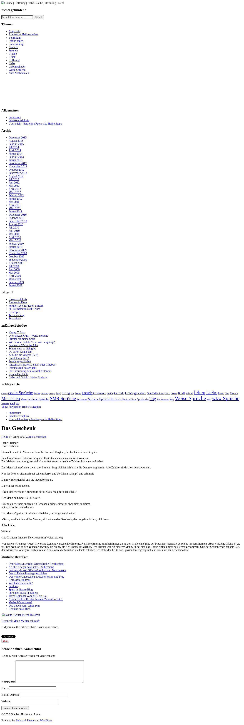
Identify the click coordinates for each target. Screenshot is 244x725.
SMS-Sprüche (63, 398)
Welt (209, 399)
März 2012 (15, 192)
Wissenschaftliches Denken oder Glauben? (33, 364)
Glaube (13, 53)
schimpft (34, 620)
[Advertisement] (17, 91)
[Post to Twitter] (11, 614)
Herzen (174, 393)
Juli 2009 (14, 266)
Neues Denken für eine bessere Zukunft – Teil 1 (36, 599)
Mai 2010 (14, 233)
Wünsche (5, 404)
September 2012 (18, 172)
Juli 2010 (14, 227)
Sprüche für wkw (110, 399)
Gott (149, 393)
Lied (227, 393)
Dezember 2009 (18, 250)
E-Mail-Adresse (10, 694)
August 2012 (16, 176)
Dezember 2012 (18, 163)
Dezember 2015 (18, 137)
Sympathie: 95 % (18, 374)
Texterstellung (16, 315)
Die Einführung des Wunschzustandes (30, 371)
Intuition (13, 586)
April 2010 (15, 237)
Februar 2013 (16, 156)
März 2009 (15, 278)
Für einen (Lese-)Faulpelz (23, 592)
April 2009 (15, 275)
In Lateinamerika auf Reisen (24, 308)
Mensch (234, 393)
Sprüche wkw (143, 399)
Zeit (12, 403)
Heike (4, 436)
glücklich (140, 393)
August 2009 (16, 262)
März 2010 (15, 240)
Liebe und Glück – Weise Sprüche (28, 377)
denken (44, 393)
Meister (25, 620)
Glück (12, 56)
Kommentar (8, 681)
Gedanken (99, 393)
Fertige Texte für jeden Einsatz (26, 305)
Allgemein (14, 31)
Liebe (12, 63)
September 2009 (18, 259)
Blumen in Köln (18, 302)
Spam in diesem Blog (21, 589)
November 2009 (18, 253)
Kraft (181, 393)
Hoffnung (14, 60)
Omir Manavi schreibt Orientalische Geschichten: (36, 563)
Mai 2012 (14, 185)
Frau (72, 393)
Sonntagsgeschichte (20, 361)
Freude (87, 393)
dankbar (37, 393)
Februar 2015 (16, 143)
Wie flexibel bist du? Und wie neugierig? (32, 342)
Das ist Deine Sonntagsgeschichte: (28, 573)
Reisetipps (14, 312)
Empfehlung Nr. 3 (19, 358)
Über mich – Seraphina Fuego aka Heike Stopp (35, 123)
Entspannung (16, 44)
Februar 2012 (16, 195)
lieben (221, 393)
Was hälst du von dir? (21, 583)
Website (5, 701)
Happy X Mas (17, 332)
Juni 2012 (14, 182)
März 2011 (15, 208)
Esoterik (13, 47)
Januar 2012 (15, 198)
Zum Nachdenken (19, 73)
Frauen (78, 393)
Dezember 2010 (18, 214)
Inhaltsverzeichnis (19, 120)
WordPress (46, 720)
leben (199, 392)
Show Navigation (11, 406)
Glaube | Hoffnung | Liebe (49, 2)
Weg (172, 399)
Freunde (13, 50)
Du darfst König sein (20, 351)
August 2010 (16, 224)
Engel (58, 393)
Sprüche (93, 399)
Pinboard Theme (25, 720)
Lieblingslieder (17, 66)
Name (4, 688)
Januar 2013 (15, 160)
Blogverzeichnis (18, 299)
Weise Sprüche (17, 69)
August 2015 (16, 140)
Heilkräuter (158, 393)
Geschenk (7, 620)
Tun (158, 399)
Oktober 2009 (16, 256)
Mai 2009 (14, 272)
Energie (52, 393)
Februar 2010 (16, 243)
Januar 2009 (15, 285)
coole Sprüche (20, 392)
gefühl (110, 393)
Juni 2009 (14, 269)
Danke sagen (16, 40)
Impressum (15, 117)
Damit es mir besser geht (22, 367)
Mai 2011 (14, 201)
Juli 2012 (14, 179)
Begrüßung (15, 37)
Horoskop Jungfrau (19, 579)
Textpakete (15, 318)
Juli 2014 (14, 147)
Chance (4, 393)
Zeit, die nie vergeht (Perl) (23, 354)
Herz (167, 393)
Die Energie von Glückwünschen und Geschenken (37, 570)
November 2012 (18, 166)
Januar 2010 (15, 246)
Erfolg (66, 393)
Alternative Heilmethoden (23, 34)
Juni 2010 (14, 230)
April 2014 (15, 150)
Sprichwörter (82, 399)
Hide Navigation (31, 406)
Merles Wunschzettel (20, 602)
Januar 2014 (15, 153)
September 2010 (18, 221)
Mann (16, 620)
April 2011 (15, 205)
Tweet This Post (31, 614)
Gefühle (119, 393)
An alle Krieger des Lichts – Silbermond (31, 566)
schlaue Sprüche (38, 399)
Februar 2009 (16, 282)
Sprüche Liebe (129, 399)
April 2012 (15, 188)
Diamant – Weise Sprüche (23, 345)
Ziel (17, 403)
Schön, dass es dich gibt (22, 348)
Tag (153, 398)
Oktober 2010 (16, 217)
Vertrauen (165, 399)
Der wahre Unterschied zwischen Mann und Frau (36, 576)
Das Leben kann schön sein (24, 605)
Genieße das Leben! (20, 608)
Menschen (10, 398)
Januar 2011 (15, 211)
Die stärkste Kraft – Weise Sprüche (28, 335)
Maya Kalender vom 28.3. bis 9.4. (28, 595)
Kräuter (189, 393)
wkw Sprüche (225, 398)
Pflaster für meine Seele (22, 338)
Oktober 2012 (16, 169)
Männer (24, 399)
